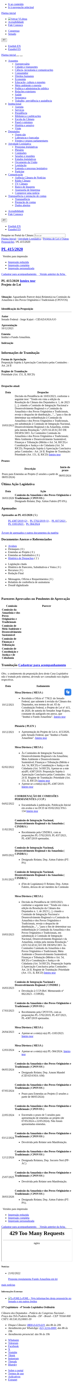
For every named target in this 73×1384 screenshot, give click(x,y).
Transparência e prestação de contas (27, 196)
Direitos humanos (24, 76)
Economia (20, 79)
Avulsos (12, 545)
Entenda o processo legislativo (31, 168)
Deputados (14, 131)
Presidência (21, 113)
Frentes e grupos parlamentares (31, 140)
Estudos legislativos (25, 159)
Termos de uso (16, 1373)
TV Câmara (21, 183)
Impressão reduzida (18, 262)
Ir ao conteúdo (16, 4)
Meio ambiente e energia (28, 85)
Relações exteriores (25, 91)
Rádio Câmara (22, 180)
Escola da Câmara (24, 119)
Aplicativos (14, 1376)
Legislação (20, 165)
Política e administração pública (32, 88)
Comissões (20, 153)
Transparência (22, 199)
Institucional (14, 103)
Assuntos (13, 60)
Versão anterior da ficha (52, 274)
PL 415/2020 (12, 249)
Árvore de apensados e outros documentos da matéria (29, 532)
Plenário (19, 149)
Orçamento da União (26, 162)
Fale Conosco (15, 25)
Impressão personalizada (21, 268)
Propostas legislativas (26, 146)
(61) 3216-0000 (47, 1328)
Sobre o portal (15, 1370)
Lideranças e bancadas (27, 137)
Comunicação (15, 174)
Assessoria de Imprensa (27, 189)
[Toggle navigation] (17, 55)
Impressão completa (18, 265)
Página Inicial (8, 238)
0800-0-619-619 (36, 1325)
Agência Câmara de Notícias (30, 177)
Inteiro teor (27, 281)
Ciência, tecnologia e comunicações (34, 70)
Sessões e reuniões (25, 156)
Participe (19, 171)
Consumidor (21, 73)
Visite (18, 128)
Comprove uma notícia (27, 193)
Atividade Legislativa (19, 143)
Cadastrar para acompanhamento (19, 274)
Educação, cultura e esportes (30, 82)
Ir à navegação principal (21, 7)
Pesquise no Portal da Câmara (17, 235)
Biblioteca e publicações (28, 116)
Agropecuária (22, 63)
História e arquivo (24, 125)
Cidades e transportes (26, 66)
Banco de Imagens (25, 186)
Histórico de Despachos (21, 558)
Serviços (19, 109)
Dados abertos (22, 205)
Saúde (18, 94)
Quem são (20, 134)
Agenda (19, 106)
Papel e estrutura (24, 122)
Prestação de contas (25, 202)
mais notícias (8, 1284)
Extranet (12, 1379)
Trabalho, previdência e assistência (33, 100)
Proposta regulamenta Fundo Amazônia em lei (33, 1279)
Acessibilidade (16, 22)
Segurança (20, 97)
